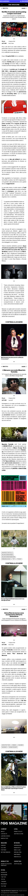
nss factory (4, 838)
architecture (6, 745)
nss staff (11, 400)
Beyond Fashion (5, 852)
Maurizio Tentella (7, 444)
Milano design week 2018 (8, 557)
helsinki (20, 745)
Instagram (4, 874)
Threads (3, 881)
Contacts (4, 833)
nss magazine (18, 845)
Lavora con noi (5, 836)
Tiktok (3, 879)
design (14, 745)
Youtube (3, 886)
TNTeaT (19, 559)
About (3, 831)
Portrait (3, 850)
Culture (3, 847)
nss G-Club (17, 850)
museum (4, 747)
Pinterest (4, 883)
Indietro (5, 8)
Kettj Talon (11, 43)
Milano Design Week (7, 554)
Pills (3, 41)
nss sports (17, 847)
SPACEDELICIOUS (6, 559)
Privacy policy (18, 831)
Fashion (3, 845)
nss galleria (17, 852)
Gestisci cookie (18, 833)
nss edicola (17, 856)
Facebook (4, 872)
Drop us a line (18, 863)
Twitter (3, 877)
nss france (17, 854)
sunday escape (13, 747)
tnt (14, 559)
